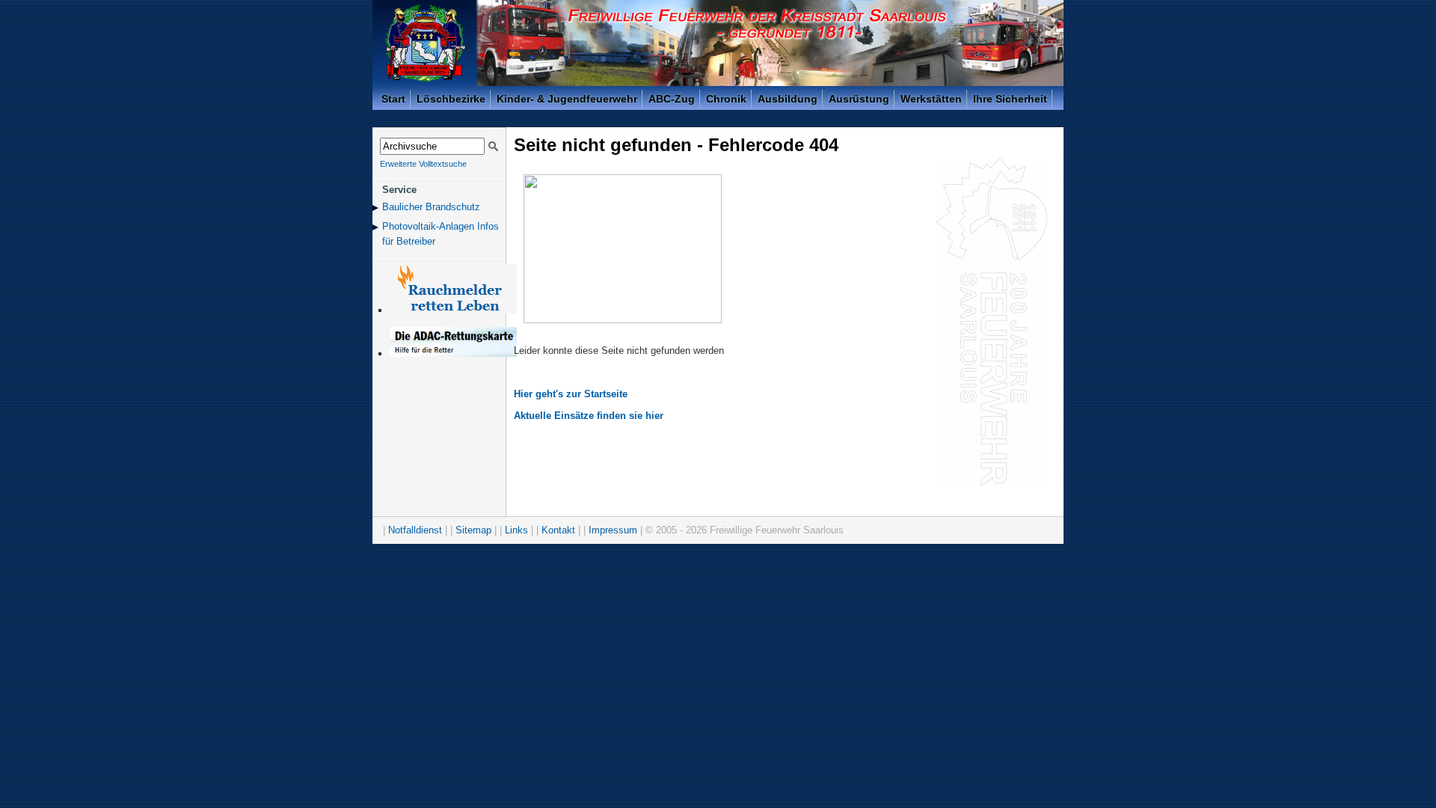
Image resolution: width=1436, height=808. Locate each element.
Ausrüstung (859, 99)
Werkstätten (931, 99)
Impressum (613, 530)
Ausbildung (787, 99)
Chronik (726, 99)
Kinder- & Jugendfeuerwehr (567, 99)
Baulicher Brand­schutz (431, 206)
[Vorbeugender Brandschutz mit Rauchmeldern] (453, 310)
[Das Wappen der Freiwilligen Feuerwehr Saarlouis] (425, 43)
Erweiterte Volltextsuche (423, 163)
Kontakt (558, 530)
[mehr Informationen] (453, 353)
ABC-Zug (671, 99)
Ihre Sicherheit (1010, 99)
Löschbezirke (451, 99)
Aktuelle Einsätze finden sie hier (588, 415)
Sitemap (473, 530)
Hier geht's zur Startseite (571, 394)
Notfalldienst (415, 530)
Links (516, 530)
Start (393, 99)
